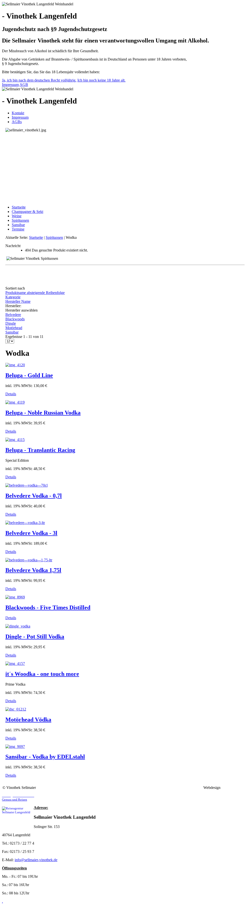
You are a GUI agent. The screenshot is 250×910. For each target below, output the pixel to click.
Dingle (10, 323)
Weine (16, 216)
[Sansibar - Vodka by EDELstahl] (15, 746)
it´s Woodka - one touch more (42, 674)
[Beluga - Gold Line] (15, 365)
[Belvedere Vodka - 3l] (25, 523)
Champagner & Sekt (27, 211)
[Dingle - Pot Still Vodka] (17, 626)
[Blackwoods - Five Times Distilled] (15, 597)
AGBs (17, 122)
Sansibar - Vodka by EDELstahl (45, 756)
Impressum (10, 85)
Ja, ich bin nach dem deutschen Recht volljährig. (39, 80)
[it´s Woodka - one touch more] (15, 663)
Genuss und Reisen (18, 797)
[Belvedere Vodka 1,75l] (28, 560)
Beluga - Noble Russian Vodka (43, 412)
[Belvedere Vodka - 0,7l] (26, 485)
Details (10, 394)
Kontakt (18, 113)
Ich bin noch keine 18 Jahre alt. (101, 80)
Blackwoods (15, 319)
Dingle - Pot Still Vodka (34, 636)
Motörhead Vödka (28, 719)
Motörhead (13, 328)
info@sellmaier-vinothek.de (36, 860)
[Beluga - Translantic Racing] (15, 440)
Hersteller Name (18, 301)
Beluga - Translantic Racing (40, 450)
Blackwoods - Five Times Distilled (47, 607)
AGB (24, 85)
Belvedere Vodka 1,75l (33, 570)
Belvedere (13, 315)
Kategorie (13, 297)
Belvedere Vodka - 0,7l (33, 495)
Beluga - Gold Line (29, 375)
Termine (18, 229)
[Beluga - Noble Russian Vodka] (15, 402)
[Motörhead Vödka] (15, 709)
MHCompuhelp (234, 787)
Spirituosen (20, 220)
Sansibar (18, 225)
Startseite (19, 207)
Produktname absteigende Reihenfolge (35, 293)
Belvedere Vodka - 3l (31, 533)
